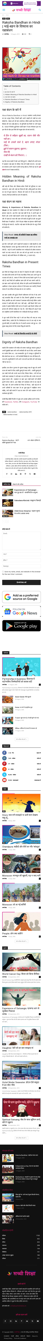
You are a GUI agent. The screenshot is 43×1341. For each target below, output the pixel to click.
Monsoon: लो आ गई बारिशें (14, 904)
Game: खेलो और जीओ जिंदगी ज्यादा (25, 1205)
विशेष (4, 811)
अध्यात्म (4, 970)
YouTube (33, 402)
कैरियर (4, 675)
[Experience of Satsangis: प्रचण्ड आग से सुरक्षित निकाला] (21, 996)
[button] (3, 10)
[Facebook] (7, 474)
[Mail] (21, 474)
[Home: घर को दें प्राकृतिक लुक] (7, 710)
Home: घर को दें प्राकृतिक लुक (23, 707)
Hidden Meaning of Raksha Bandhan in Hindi (20, 94)
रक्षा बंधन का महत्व (10, 97)
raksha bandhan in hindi (10, 414)
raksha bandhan (12, 412)
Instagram (25, 402)
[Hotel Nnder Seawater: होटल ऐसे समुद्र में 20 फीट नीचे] (21, 1070)
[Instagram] (12, 474)
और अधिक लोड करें (20, 739)
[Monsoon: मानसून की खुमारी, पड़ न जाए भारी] (21, 863)
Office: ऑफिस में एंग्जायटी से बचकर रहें (26, 728)
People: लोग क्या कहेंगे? (12, 933)
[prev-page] (3, 521)
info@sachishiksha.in (18, 1306)
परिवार (4, 1044)
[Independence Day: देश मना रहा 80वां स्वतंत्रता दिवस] (8, 1169)
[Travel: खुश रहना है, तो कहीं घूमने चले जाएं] (7, 720)
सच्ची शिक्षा (6, 34)
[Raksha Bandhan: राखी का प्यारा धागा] (8, 1158)
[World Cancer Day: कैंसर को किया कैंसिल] (21, 962)
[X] (31, 474)
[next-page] (7, 521)
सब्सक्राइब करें (37, 780)
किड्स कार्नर (5, 516)
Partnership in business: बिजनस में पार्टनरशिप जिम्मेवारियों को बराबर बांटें (18, 680)
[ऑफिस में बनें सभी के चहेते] (8, 1219)
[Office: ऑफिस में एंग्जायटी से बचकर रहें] (7, 731)
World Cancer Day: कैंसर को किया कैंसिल (20, 974)
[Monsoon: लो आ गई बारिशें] (21, 892)
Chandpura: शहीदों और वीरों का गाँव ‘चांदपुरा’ (21, 846)
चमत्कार (4, 495)
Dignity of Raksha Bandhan (14, 102)
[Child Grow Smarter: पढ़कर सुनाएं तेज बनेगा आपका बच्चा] (7, 513)
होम (3, 15)
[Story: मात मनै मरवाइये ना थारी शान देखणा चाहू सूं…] (21, 803)
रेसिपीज (4, 505)
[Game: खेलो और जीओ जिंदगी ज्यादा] (8, 1208)
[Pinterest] (26, 474)
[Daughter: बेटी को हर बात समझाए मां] (21, 1035)
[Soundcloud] (27, 1321)
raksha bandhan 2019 (25, 412)
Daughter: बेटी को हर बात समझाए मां (17, 1048)
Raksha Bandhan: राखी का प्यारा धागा (27, 1155)
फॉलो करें (39, 758)
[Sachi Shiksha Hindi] (21, 1273)
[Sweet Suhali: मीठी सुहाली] (7, 699)
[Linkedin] (17, 474)
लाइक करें (39, 753)
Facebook (8, 402)
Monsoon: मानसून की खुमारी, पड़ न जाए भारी (21, 875)
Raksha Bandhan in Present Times (17, 99)
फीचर (7, 15)
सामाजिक (4, 1078)
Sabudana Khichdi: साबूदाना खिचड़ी (27, 500)
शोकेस (8, 18)
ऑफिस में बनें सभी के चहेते (22, 1216)
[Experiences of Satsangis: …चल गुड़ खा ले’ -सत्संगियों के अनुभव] (7, 492)
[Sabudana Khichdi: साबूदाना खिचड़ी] (7, 503)
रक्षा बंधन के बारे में (10, 92)
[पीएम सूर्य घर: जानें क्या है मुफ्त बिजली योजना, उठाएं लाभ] (8, 1198)
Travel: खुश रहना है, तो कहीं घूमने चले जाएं (27, 718)
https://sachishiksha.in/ (21, 456)
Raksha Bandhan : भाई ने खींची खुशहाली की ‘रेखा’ (10, 441)
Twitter (15, 402)
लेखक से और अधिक (18, 484)
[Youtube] (35, 474)
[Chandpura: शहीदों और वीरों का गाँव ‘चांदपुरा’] (21, 834)
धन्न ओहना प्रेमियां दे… (34, 440)
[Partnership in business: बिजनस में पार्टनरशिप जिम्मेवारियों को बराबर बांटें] (21, 666)
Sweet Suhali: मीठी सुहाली (23, 697)
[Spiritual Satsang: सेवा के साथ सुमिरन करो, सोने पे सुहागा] (21, 1107)
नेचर (4, 872)
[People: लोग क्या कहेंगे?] (21, 921)
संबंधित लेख (7, 484)
